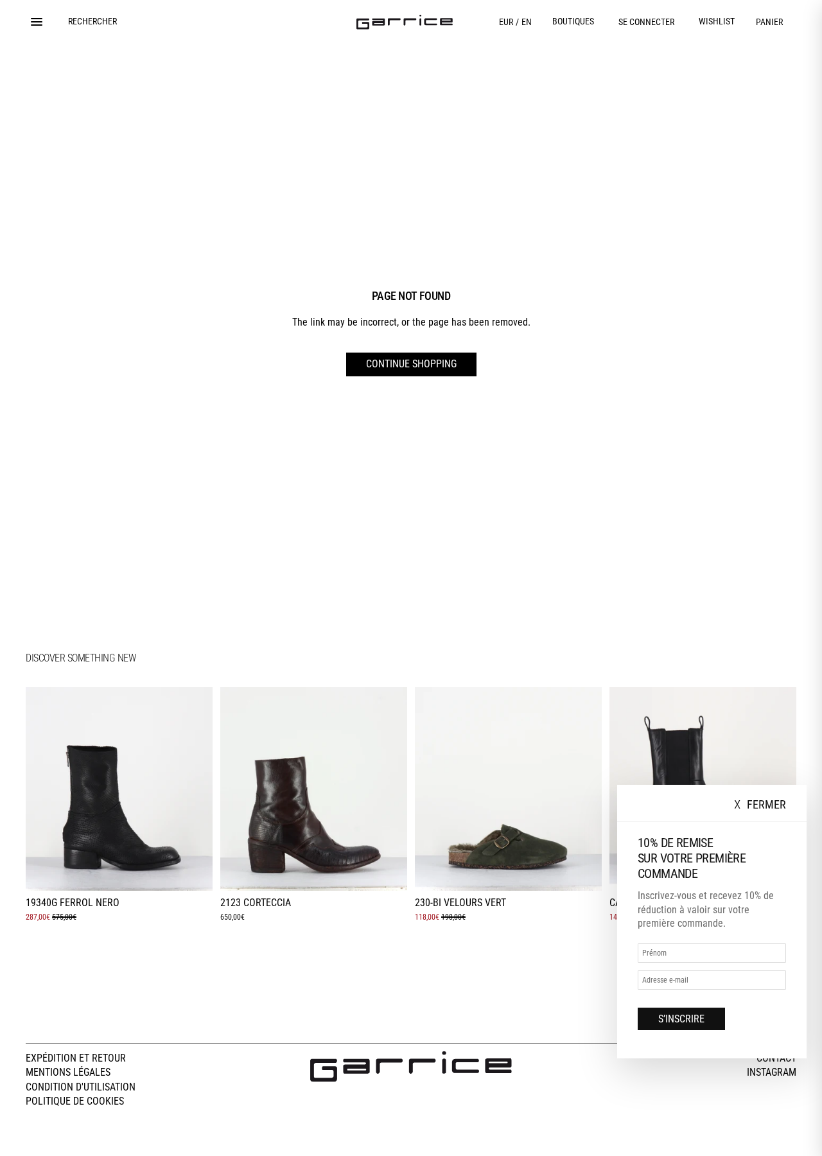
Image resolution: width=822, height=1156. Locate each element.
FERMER (760, 805)
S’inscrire (681, 1019)
